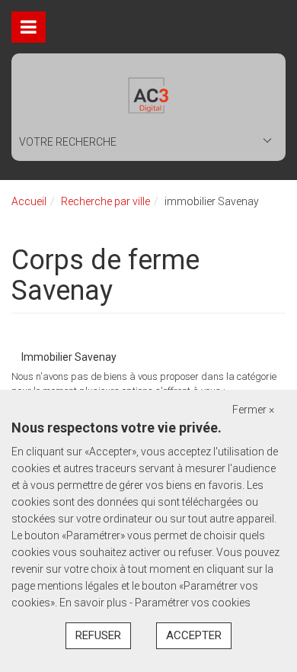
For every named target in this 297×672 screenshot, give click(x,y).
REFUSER (98, 635)
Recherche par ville (105, 201)
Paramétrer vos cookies (193, 602)
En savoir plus (94, 602)
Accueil (28, 201)
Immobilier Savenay (69, 357)
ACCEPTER (194, 635)
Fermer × (253, 410)
